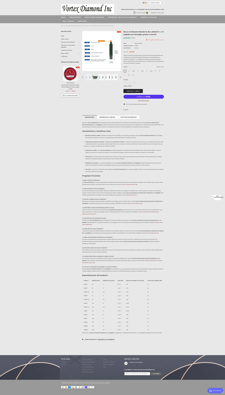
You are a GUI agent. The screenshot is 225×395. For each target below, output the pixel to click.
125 (127, 104)
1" (125, 71)
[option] (70, 82)
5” (155, 71)
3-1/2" (142, 71)
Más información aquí (132, 195)
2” (129, 71)
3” (137, 71)
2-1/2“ (133, 71)
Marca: (125, 43)
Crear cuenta (161, 12)
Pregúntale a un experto (106, 339)
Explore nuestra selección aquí (135, 203)
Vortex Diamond (70, 82)
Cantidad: (125, 79)
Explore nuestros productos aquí (129, 184)
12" (133, 75)
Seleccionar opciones (70, 95)
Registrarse (154, 12)
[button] (126, 38)
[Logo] (87, 9)
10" (129, 75)
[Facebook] (126, 363)
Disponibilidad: (127, 48)
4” (146, 71)
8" (125, 75)
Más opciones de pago (143, 100)
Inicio (62, 25)
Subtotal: (125, 86)
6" (159, 71)
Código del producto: (128, 45)
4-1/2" (151, 71)
